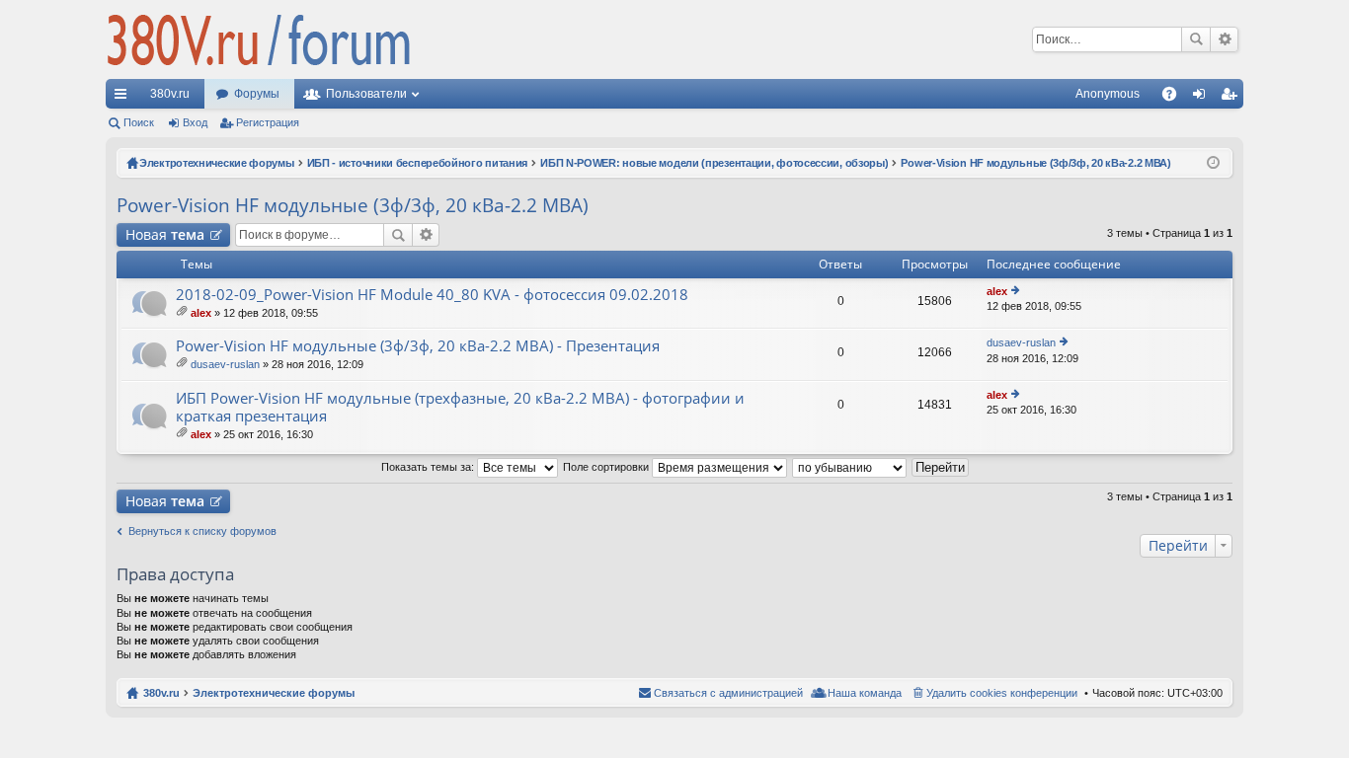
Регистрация (267, 122)
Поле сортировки (607, 467)
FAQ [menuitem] (1175, 98)
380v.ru (170, 94)
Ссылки (124, 98)
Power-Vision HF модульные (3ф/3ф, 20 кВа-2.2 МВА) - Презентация (418, 346)
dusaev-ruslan (225, 364)
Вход (195, 122)
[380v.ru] (259, 39)
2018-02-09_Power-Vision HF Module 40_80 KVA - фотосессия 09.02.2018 (432, 294)
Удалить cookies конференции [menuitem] (1001, 693)
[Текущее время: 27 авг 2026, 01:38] (1213, 163)
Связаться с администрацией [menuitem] (728, 693)
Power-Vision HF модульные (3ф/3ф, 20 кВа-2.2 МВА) (353, 205)
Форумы (256, 94)
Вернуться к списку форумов (202, 531)
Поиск (1196, 39)
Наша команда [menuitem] (865, 693)
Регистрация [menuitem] (1232, 98)
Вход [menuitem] (1203, 98)
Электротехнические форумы (274, 693)
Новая (164, 234)
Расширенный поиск (1224, 39)
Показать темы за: (429, 467)
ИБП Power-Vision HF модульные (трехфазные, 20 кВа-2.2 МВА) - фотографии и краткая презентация (460, 407)
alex (201, 313)
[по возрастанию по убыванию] (850, 467)
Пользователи (366, 94)
